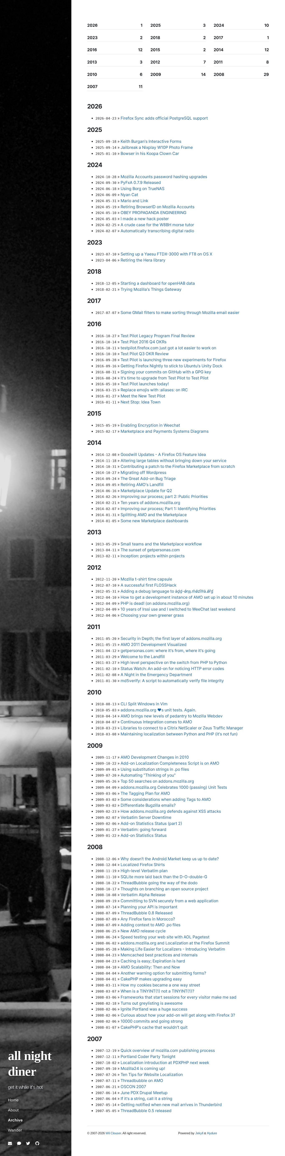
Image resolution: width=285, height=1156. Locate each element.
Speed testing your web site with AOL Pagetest (165, 936)
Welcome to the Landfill (143, 656)
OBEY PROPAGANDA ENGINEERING (153, 212)
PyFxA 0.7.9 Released (141, 182)
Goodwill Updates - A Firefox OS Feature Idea (163, 454)
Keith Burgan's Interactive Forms (151, 141)
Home (13, 1100)
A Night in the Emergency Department (156, 674)
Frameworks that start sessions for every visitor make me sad (178, 997)
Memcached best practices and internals (159, 954)
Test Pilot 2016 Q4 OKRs (143, 341)
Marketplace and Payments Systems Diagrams (165, 431)
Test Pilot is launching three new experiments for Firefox (173, 359)
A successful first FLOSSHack (148, 585)
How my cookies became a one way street (160, 985)
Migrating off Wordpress (143, 472)
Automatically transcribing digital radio (157, 230)
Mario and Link (134, 200)
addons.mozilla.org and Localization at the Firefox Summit (175, 942)
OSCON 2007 (133, 1086)
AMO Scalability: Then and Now (150, 967)
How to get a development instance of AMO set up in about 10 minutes (187, 597)
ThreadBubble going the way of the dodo (159, 882)
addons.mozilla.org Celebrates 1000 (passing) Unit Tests (174, 787)
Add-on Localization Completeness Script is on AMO (170, 763)
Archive (15, 1120)
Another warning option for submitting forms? (163, 973)
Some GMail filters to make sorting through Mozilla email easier (180, 312)
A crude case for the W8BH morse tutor (157, 224)
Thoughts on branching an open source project (164, 888)
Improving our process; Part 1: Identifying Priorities (168, 508)
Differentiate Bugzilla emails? (148, 805)
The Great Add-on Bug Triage (148, 478)
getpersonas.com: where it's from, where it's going (168, 650)
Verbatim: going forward (143, 829)
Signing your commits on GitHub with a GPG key (166, 371)
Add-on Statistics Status (144, 835)
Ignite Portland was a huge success (154, 1009)
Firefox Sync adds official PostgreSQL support (164, 118)
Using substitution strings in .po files (155, 769)
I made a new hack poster (145, 218)
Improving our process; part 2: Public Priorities (164, 496)
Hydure (212, 1133)
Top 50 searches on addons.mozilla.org (157, 781)
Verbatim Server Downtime (146, 817)
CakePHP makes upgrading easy (151, 978)
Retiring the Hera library (143, 260)
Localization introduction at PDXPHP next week (165, 1062)
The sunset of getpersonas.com (150, 549)
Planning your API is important (149, 906)
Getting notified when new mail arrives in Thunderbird (171, 1104)
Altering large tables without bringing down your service (173, 460)
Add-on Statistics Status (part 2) (151, 823)
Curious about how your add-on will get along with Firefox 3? (178, 1015)
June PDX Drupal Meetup (144, 1092)
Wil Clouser (113, 1133)
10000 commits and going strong (152, 1021)
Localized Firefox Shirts (143, 864)
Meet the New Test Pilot (143, 395)
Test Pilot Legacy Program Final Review (158, 335)
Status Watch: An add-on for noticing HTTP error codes (172, 668)
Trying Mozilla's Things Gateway (151, 289)
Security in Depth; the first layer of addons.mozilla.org (171, 638)
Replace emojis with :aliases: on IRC (154, 389)
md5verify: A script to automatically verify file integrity (172, 680)
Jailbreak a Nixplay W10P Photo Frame (157, 147)
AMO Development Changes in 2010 (155, 757)
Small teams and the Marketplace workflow (161, 543)
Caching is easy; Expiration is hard (153, 960)
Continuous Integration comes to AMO (156, 721)
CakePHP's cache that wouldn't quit (154, 1027)
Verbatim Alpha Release (143, 894)
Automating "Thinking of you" (148, 775)
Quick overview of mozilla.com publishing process (168, 1050)
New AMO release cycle (143, 930)
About (13, 1110)
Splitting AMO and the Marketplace (154, 514)
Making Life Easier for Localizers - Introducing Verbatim (173, 949)
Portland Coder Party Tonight (148, 1056)
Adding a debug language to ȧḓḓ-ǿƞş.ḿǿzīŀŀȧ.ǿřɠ (167, 591)
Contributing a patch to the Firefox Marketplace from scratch (178, 466)
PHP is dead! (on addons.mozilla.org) (155, 603)
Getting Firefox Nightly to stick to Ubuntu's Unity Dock (171, 365)
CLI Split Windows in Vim (144, 703)
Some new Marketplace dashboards (154, 520)
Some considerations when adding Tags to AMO (166, 799)
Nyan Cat (129, 194)
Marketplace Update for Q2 (146, 490)
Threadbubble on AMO (142, 1080)
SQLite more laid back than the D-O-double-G (164, 876)
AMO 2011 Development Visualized (154, 644)
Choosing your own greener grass (152, 615)
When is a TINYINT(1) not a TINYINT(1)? (157, 991)
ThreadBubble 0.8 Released (147, 912)
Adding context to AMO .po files (150, 924)
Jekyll (199, 1133)
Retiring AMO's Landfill (142, 484)
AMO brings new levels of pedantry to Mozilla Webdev (172, 715)
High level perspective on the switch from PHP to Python (174, 662)
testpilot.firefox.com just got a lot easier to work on (168, 347)
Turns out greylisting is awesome (152, 1003)
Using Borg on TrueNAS (142, 188)
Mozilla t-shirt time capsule (146, 579)
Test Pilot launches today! (145, 383)
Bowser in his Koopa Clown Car (150, 153)
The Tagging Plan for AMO (145, 793)
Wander (15, 1130)
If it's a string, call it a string (146, 1098)
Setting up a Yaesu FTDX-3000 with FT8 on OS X (166, 253)
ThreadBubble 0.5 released (146, 1110)
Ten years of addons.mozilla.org (150, 502)
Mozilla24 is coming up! (143, 1068)
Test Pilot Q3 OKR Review (145, 353)
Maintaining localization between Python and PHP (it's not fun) (179, 733)
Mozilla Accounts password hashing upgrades (164, 176)
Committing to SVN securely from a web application (169, 900)
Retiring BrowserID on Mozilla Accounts (157, 206)
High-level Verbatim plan (144, 870)
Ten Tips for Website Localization (152, 1074)
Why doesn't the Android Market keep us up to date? (170, 858)
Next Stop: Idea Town (140, 401)
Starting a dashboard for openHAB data (158, 283)
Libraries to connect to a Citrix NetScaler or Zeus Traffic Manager (182, 727)
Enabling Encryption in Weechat (150, 425)
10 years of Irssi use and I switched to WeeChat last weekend (178, 609)
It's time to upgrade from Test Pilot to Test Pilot (164, 377)
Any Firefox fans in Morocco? (148, 918)
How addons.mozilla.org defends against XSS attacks (171, 811)
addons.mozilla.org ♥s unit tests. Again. (158, 709)
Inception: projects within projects (153, 555)
